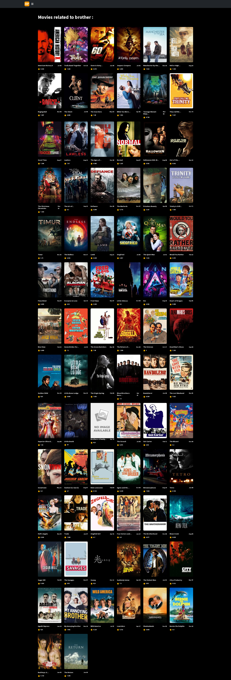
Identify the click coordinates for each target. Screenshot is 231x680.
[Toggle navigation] (32, 4)
